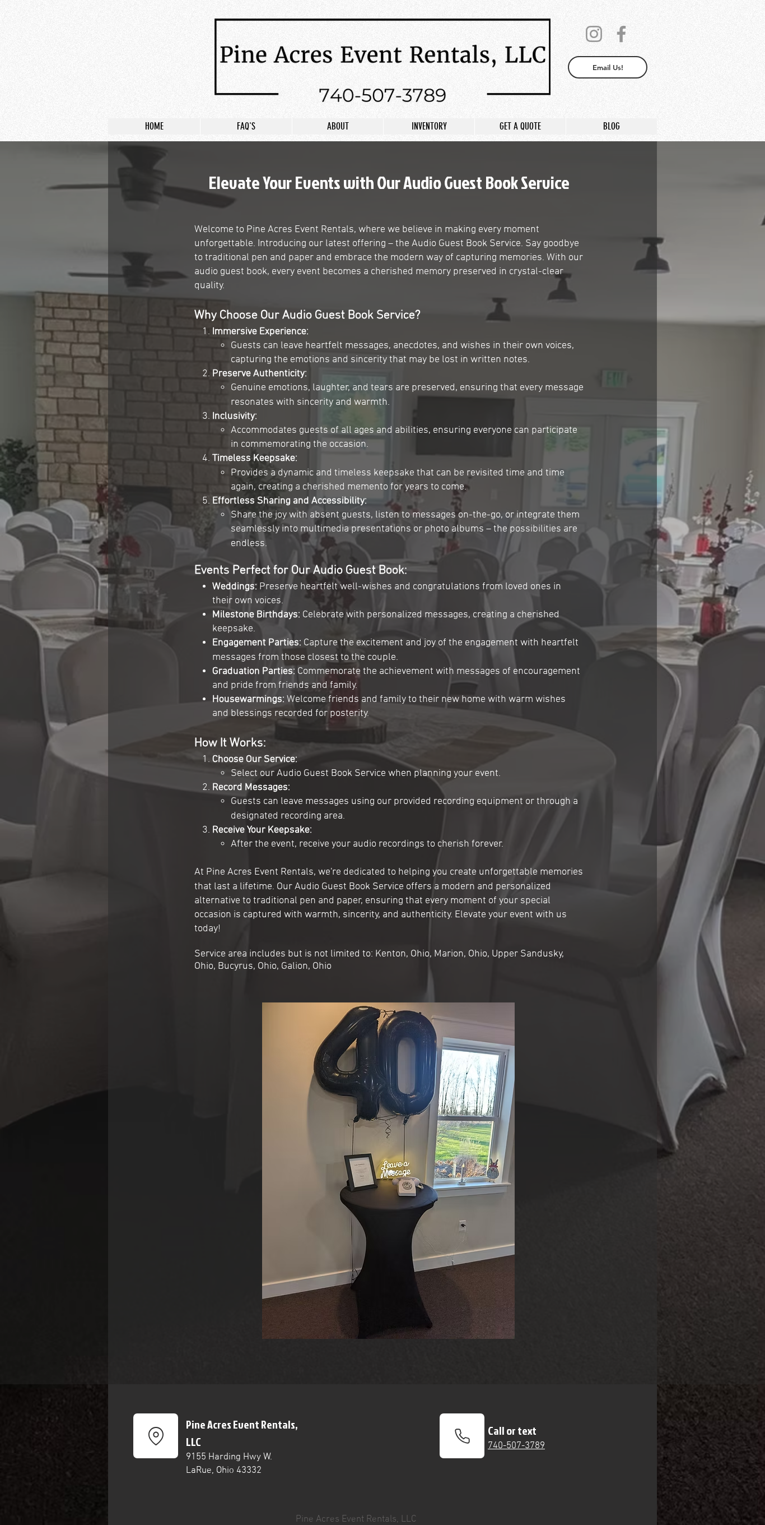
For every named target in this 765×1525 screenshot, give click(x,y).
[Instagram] (594, 34)
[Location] (155, 1435)
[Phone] (462, 1435)
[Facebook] (621, 34)
